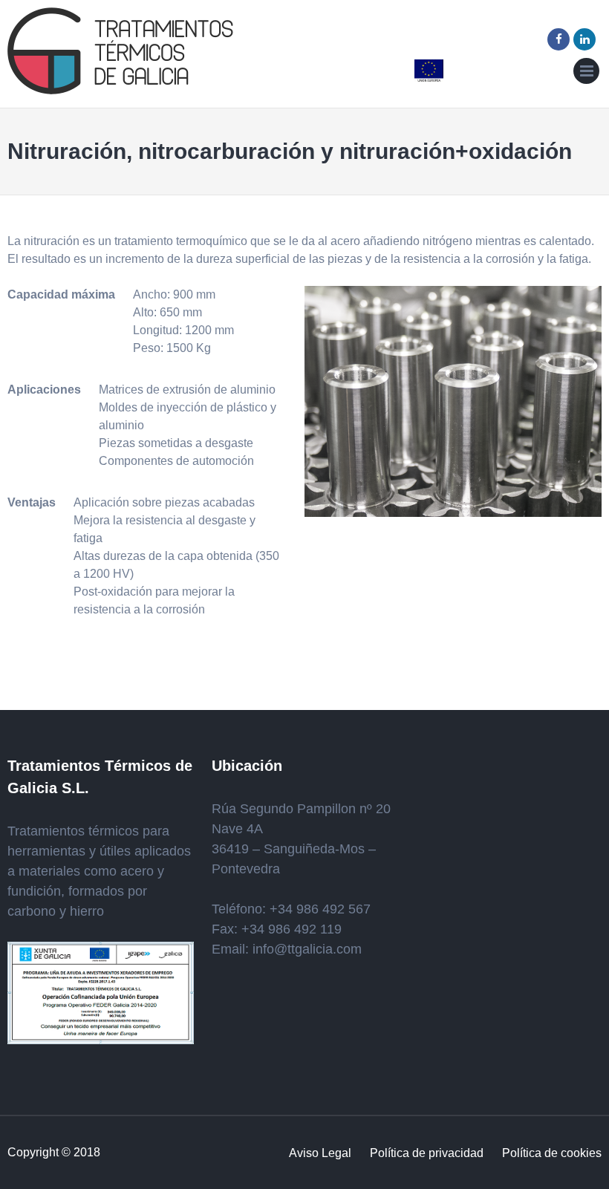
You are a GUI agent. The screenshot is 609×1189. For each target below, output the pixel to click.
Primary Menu (586, 73)
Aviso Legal (320, 1153)
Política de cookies (552, 1153)
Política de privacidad (426, 1153)
